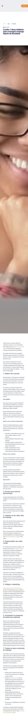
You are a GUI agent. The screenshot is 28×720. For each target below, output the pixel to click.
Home (4, 23)
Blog (9, 23)
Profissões (14, 23)
